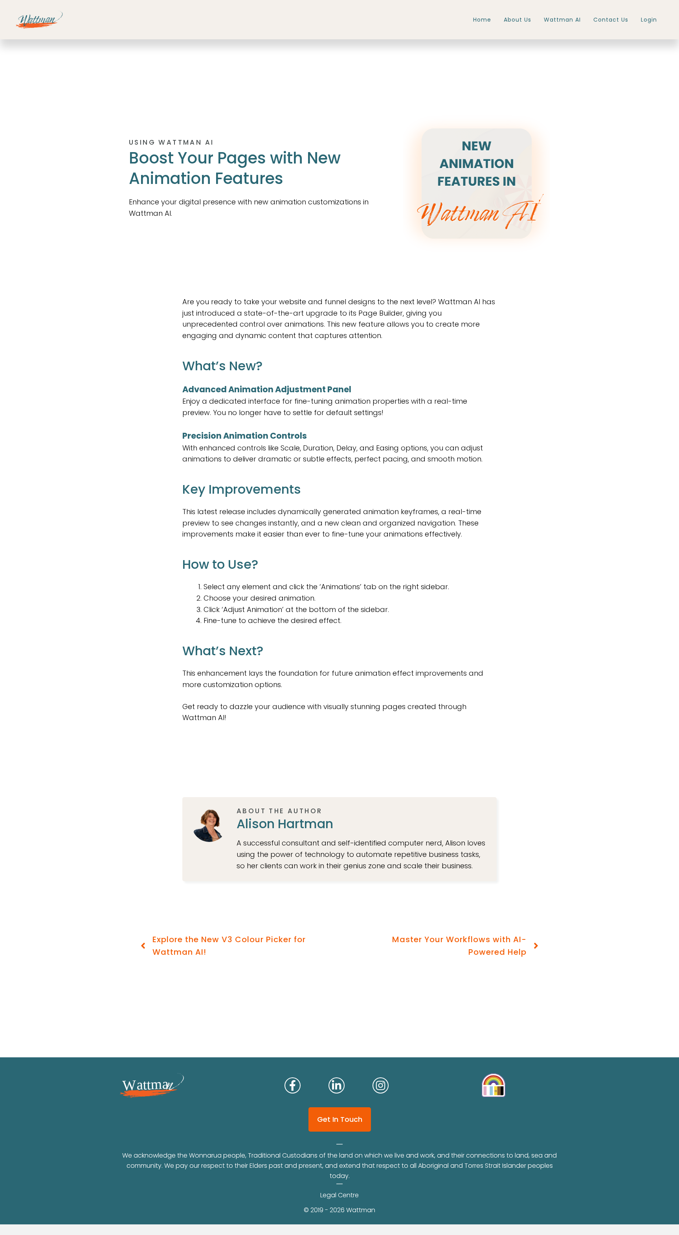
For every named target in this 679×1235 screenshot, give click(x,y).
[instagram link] (292, 1085)
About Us (517, 20)
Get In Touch (339, 1119)
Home (482, 20)
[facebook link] (381, 1085)
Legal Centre (339, 1195)
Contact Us (610, 20)
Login (649, 20)
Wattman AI (562, 20)
